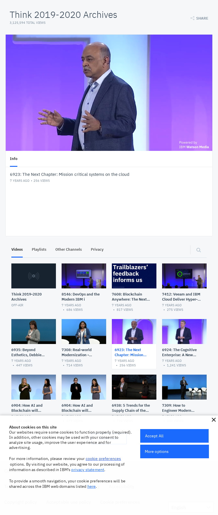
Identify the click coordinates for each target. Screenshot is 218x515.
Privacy (97, 249)
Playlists (39, 249)
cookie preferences (103, 458)
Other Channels (68, 249)
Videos (17, 249)
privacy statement (87, 469)
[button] (214, 420)
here (91, 486)
